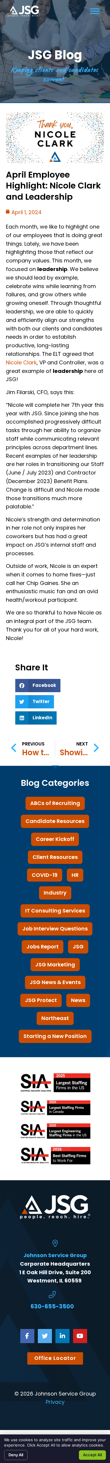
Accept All (92, 1454)
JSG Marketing (55, 964)
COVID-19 (44, 875)
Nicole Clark (21, 362)
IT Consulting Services (55, 910)
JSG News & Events (55, 982)
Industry (55, 892)
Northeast (55, 1018)
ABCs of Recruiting (55, 803)
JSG (78, 946)
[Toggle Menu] (94, 11)
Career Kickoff (55, 839)
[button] (37, 685)
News (78, 1000)
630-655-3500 (52, 1306)
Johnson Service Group (55, 1255)
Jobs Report (42, 946)
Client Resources (55, 857)
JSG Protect (41, 1000)
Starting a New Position (55, 1036)
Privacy (55, 1402)
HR (75, 875)
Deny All (16, 1454)
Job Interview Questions (55, 928)
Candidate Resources (55, 821)
